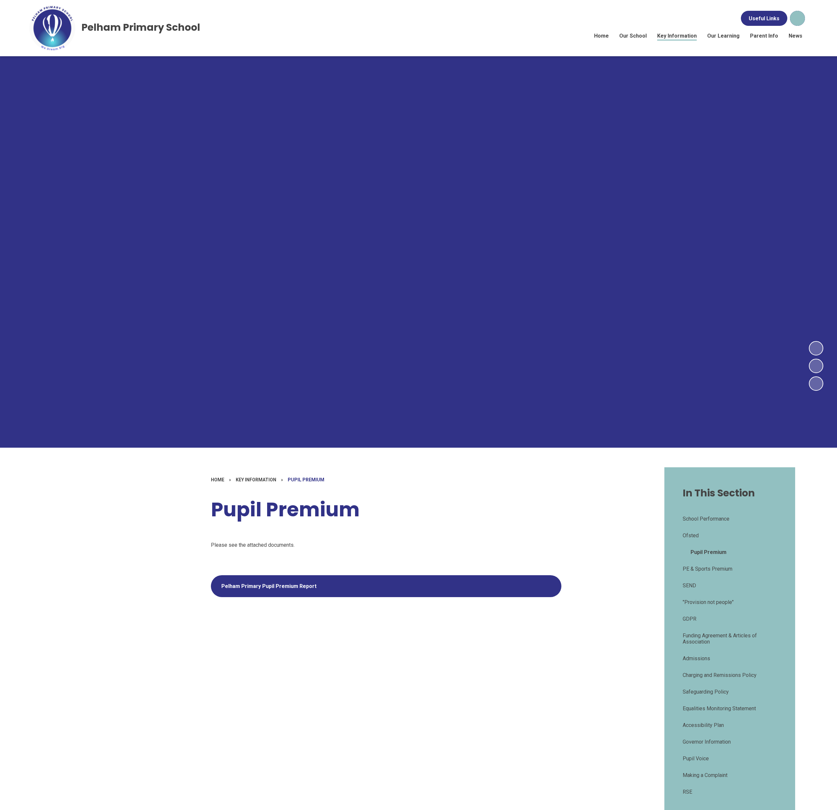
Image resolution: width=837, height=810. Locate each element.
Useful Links (764, 18)
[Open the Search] (797, 18)
